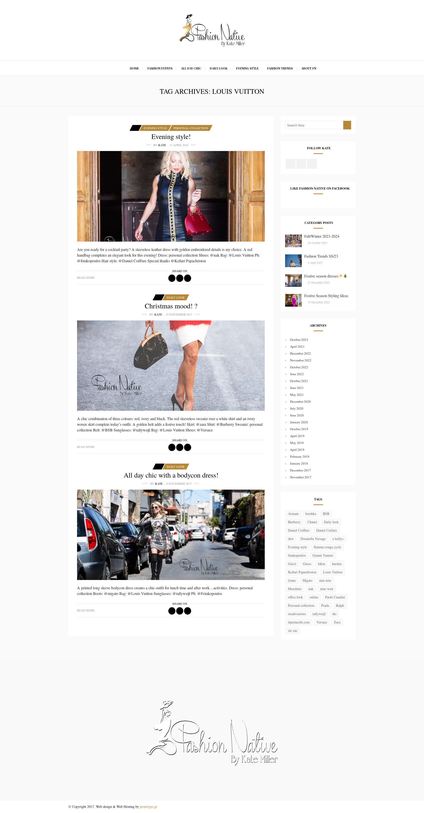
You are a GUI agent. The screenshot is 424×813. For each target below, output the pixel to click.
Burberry (294, 522)
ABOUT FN (308, 68)
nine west (326, 588)
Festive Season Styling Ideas (326, 295)
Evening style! (171, 136)
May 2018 (297, 443)
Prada (325, 605)
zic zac (292, 630)
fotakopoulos (297, 555)
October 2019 (299, 429)
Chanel (312, 522)
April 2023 (297, 346)
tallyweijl (319, 613)
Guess (307, 563)
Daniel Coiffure (298, 530)
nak (310, 588)
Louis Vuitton (332, 572)
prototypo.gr (148, 806)
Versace (322, 622)
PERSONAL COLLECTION (190, 128)
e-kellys (337, 538)
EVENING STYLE (247, 68)
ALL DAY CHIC (191, 68)
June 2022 (297, 374)
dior (291, 538)
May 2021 (297, 394)
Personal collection (301, 605)
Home (134, 68)
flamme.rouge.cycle (327, 547)
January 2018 (299, 463)
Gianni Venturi (323, 555)
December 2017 (300, 470)
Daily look (331, 522)
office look (295, 597)
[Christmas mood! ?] (171, 365)
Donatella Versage (313, 538)
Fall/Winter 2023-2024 (321, 236)
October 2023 (299, 339)
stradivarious (297, 613)
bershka (310, 513)
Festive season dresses (321, 275)
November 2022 (300, 360)
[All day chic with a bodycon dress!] (171, 535)
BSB (326, 513)
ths (334, 613)
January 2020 (299, 422)
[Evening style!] (171, 196)
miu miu (325, 580)
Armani (293, 513)
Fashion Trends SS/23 (321, 256)
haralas (337, 563)
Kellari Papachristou (302, 572)
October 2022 (299, 367)
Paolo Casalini (335, 597)
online (314, 597)
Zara (337, 622)
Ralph (340, 605)
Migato (307, 580)
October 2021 (299, 381)
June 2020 (297, 415)
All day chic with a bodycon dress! (171, 475)
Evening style (297, 547)
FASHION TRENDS (280, 68)
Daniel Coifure (326, 530)
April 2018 (297, 449)
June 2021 (297, 388)
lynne (292, 580)
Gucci (292, 563)
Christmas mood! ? (171, 305)
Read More (85, 277)
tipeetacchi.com (299, 622)
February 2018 (299, 456)
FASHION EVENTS (159, 68)
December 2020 (300, 401)
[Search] (347, 125)
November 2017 (300, 477)
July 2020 (296, 408)
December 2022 (300, 353)
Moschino (295, 588)
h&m (321, 563)
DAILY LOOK (218, 68)
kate (162, 145)
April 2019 (297, 436)
